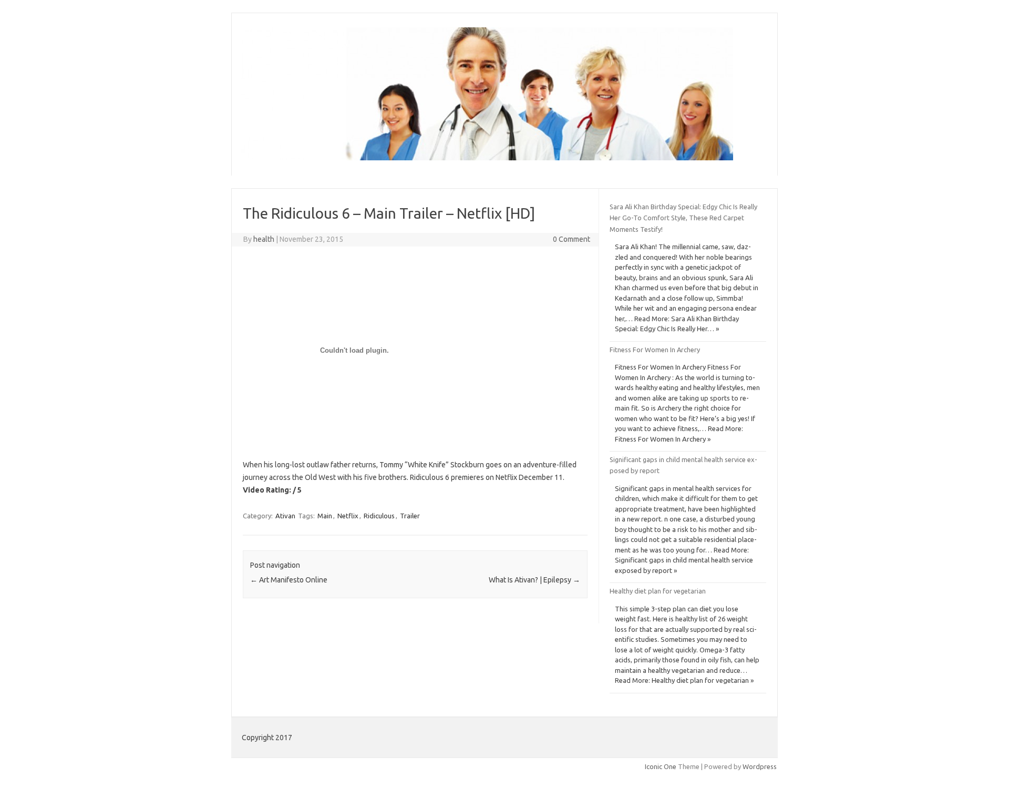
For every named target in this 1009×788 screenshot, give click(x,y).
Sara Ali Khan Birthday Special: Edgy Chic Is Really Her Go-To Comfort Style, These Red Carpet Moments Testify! (683, 218)
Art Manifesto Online (288, 580)
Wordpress (760, 766)
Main (324, 515)
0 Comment (571, 239)
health (263, 239)
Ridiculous (379, 515)
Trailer (410, 515)
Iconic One (660, 766)
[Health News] (487, 157)
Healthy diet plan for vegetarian (658, 591)
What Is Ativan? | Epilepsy (534, 580)
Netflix (347, 515)
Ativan (285, 515)
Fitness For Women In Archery (655, 349)
